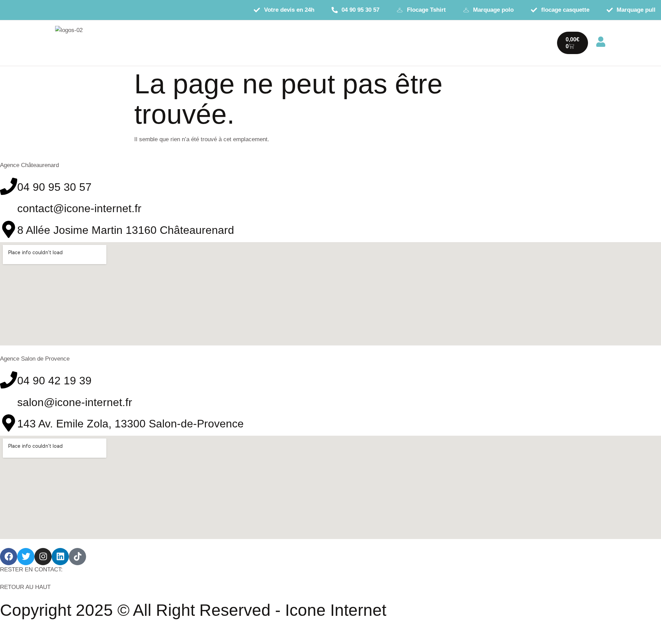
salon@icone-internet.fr (74, 402)
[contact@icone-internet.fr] (8, 207)
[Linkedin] (60, 556)
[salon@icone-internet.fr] (8, 401)
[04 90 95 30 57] (8, 186)
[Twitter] (25, 556)
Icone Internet (335, 610)
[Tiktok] (77, 556)
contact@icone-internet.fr (79, 208)
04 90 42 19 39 (54, 380)
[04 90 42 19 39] (8, 380)
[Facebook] (8, 556)
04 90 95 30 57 (54, 187)
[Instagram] (43, 556)
